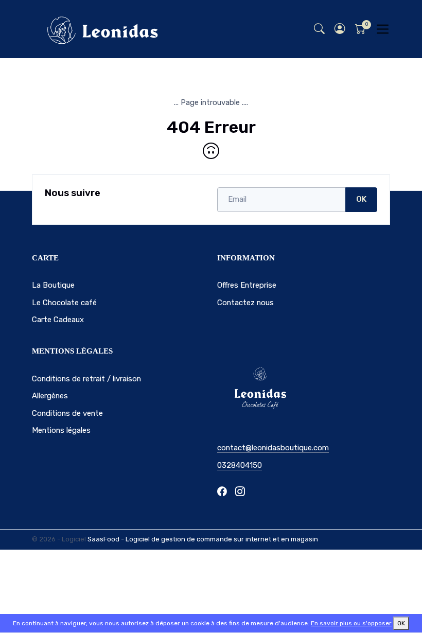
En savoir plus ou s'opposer (351, 623)
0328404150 (239, 465)
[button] (339, 29)
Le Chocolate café (64, 302)
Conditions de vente (67, 413)
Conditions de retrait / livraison (86, 378)
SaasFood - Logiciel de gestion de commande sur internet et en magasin (202, 539)
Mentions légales (61, 430)
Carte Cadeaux (58, 319)
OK (361, 199)
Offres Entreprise (246, 285)
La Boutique (53, 285)
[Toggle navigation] (382, 29)
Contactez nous (245, 302)
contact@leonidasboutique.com (273, 447)
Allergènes (50, 395)
